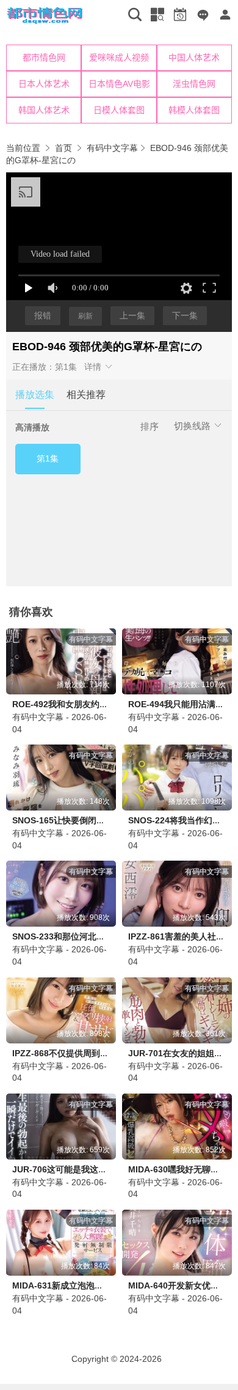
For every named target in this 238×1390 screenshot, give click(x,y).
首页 (63, 148)
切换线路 (193, 426)
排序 (149, 426)
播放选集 (34, 394)
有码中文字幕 (112, 148)
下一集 (185, 315)
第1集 (48, 458)
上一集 (132, 315)
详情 (94, 367)
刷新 (85, 316)
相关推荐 (86, 394)
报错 (42, 315)
